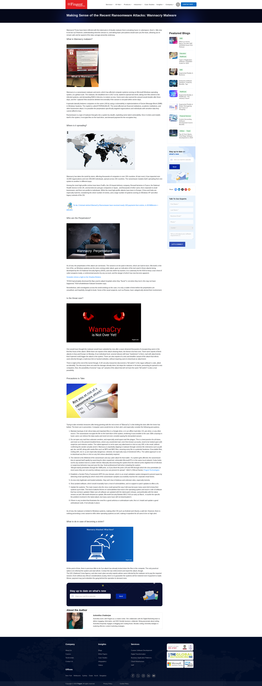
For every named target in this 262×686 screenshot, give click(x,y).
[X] (182, 189)
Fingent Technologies (151, 470)
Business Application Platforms (141, 658)
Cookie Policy (124, 683)
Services (109, 4)
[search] (178, 4)
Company (169, 4)
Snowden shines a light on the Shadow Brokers (84, 277)
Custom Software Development (141, 650)
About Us (69, 650)
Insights (159, 4)
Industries (137, 4)
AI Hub (118, 4)
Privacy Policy (108, 683)
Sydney (84, 675)
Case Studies (149, 4)
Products (127, 4)
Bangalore (103, 675)
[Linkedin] (179, 189)
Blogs (100, 650)
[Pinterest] (186, 189)
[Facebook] (175, 189)
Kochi (96, 675)
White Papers (102, 654)
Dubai (91, 675)
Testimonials (70, 658)
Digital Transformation (138, 654)
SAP (132, 665)
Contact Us (69, 661)
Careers (68, 654)
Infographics (102, 661)
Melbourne (77, 675)
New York (69, 675)
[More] (189, 189)
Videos (100, 665)
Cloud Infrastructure (137, 661)
